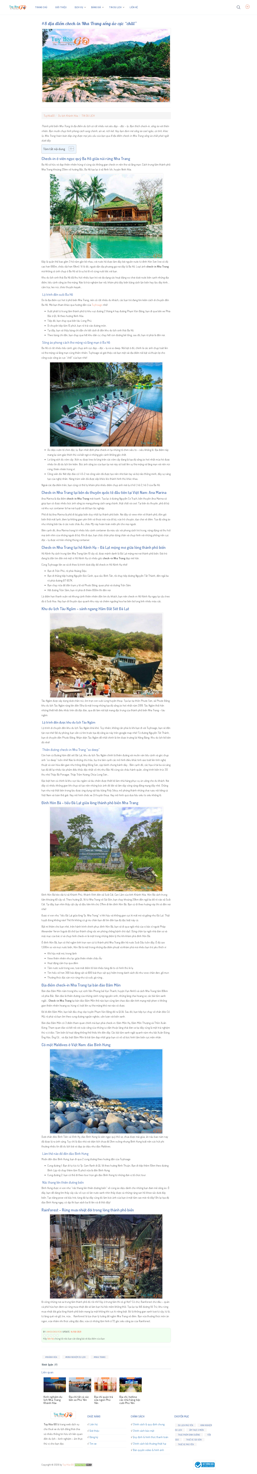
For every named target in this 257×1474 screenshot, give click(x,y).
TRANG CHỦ (41, 7)
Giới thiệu (94, 1430)
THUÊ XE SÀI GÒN (194, 1439)
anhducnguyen (53, 1331)
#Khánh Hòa (51, 1357)
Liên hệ (94, 1424)
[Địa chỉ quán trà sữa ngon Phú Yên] (105, 1385)
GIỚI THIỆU (60, 7)
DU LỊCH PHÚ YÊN (185, 1425)
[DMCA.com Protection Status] (83, 1464)
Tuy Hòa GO (68, 1464)
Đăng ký (94, 1437)
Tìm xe (93, 1443)
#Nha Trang (99, 1357)
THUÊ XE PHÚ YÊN (186, 1444)
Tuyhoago (97, 304)
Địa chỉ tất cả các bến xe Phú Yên (79, 1398)
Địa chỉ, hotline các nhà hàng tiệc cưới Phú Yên (129, 1400)
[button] (69, 149)
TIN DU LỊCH (115, 7)
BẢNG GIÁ (96, 7)
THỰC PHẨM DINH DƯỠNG (189, 1434)
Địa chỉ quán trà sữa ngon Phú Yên (103, 1400)
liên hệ (50, 1338)
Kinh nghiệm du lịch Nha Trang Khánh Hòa (53, 1400)
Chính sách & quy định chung (149, 1424)
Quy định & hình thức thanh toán (150, 1437)
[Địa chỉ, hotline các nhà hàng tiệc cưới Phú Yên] (130, 1385)
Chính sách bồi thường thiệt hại (149, 1443)
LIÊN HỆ (134, 7)
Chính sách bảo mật (143, 1430)
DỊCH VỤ (79, 7)
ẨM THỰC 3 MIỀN (196, 1430)
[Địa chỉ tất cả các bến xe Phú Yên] (79, 1385)
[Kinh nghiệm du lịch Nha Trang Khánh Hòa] (54, 1385)
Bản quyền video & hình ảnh (148, 1450)
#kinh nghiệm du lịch (75, 1357)
